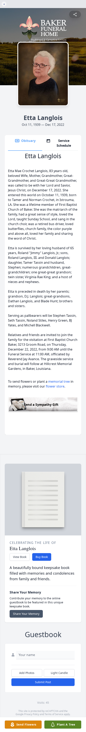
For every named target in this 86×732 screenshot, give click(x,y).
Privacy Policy (31, 714)
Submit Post (43, 682)
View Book (19, 557)
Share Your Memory (26, 614)
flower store (55, 386)
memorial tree (59, 381)
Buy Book (42, 557)
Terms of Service (54, 714)
